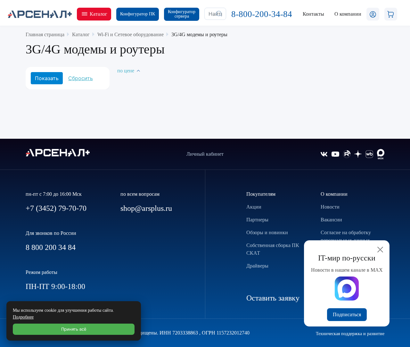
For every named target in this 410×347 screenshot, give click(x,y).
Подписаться (347, 314)
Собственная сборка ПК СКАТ (272, 249)
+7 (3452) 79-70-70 (56, 208)
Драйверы (257, 266)
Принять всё (73, 329)
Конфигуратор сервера (181, 14)
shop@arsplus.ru (146, 208)
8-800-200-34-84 (261, 14)
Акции (253, 207)
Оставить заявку (272, 298)
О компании (334, 194)
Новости (330, 207)
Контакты (313, 14)
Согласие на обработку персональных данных (346, 236)
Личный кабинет (205, 154)
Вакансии (331, 219)
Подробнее (23, 317)
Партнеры (257, 219)
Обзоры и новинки (267, 232)
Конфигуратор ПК (137, 14)
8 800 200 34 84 (51, 247)
